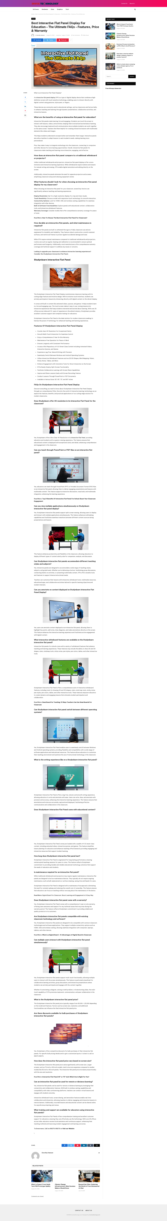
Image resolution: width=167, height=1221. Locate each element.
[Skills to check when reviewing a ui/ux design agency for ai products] (110, 66)
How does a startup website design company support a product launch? (125, 55)
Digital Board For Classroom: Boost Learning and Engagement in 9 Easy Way (67, 895)
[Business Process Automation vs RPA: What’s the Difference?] (110, 46)
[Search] (135, 9)
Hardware (45, 9)
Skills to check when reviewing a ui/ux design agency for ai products (126, 65)
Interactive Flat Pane (78, 437)
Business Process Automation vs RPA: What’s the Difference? (126, 45)
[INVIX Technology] (45, 3)
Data (52, 9)
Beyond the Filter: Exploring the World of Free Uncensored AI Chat (89, 1186)
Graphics (60, 9)
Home (32, 14)
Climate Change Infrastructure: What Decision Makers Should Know (65, 1186)
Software (36, 9)
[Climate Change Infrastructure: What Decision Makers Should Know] (65, 1176)
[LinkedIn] (25, 106)
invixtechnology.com (94, 1215)
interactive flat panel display (45, 97)
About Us (132, 3)
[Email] (25, 115)
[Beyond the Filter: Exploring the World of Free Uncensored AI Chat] (89, 1176)
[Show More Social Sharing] (71, 40)
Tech (67, 9)
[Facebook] (25, 97)
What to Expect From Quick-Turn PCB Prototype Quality (41, 1185)
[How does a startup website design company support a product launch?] (110, 56)
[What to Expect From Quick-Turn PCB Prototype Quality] (42, 1176)
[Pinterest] (25, 110)
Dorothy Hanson (41, 35)
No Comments (76, 35)
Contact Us (124, 3)
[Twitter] (25, 102)
